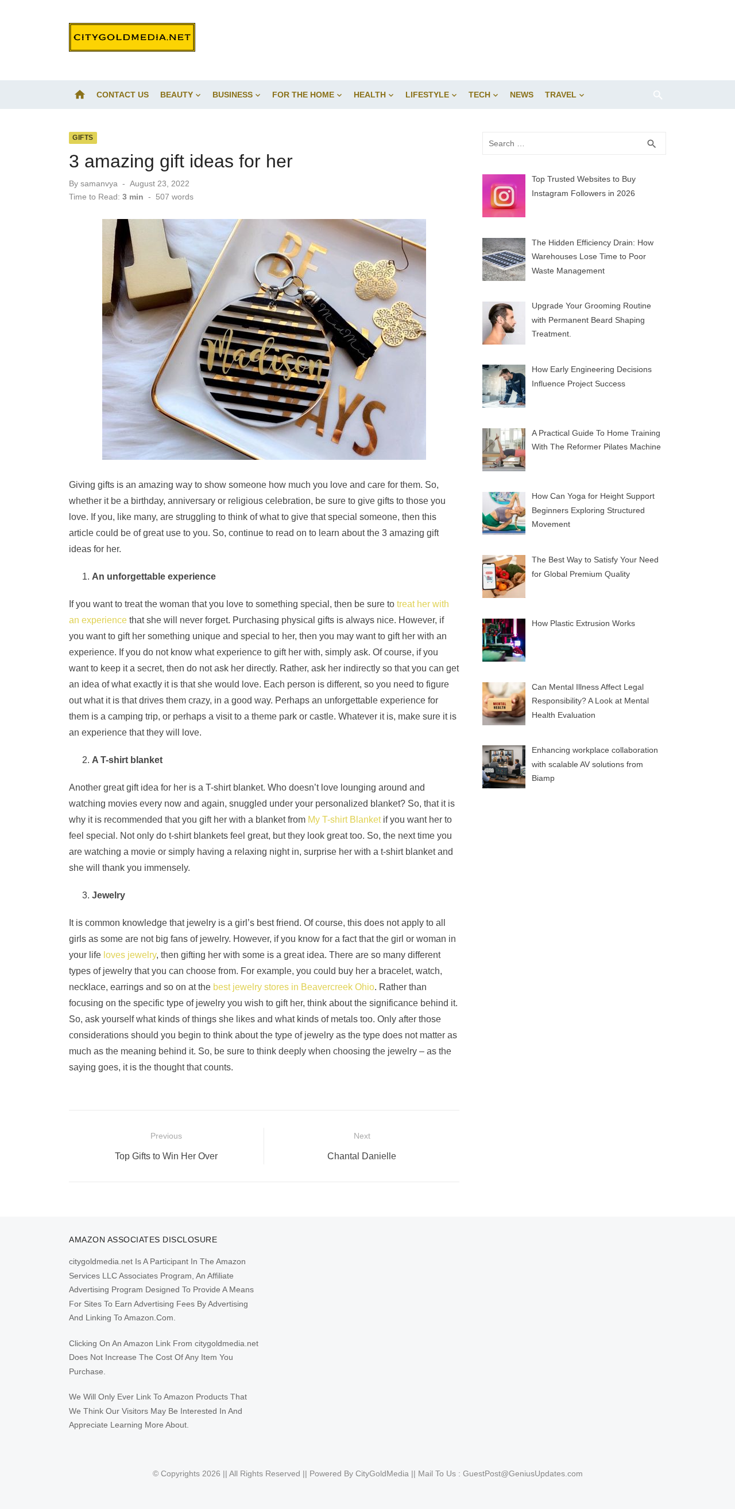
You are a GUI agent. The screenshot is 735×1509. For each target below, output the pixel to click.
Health (370, 94)
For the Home (303, 94)
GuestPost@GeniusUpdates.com (523, 1473)
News (521, 94)
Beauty (176, 94)
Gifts (83, 138)
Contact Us (122, 94)
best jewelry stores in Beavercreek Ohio (293, 987)
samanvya (99, 183)
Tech (479, 94)
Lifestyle (427, 94)
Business (232, 94)
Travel (561, 94)
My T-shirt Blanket (344, 819)
